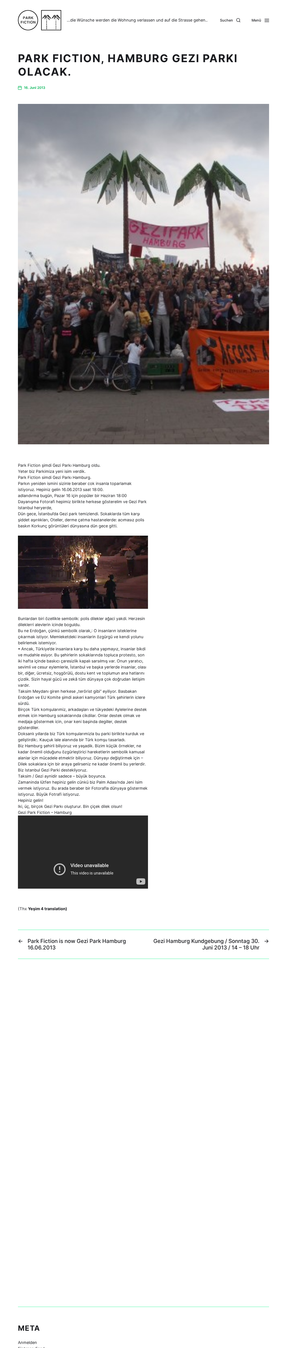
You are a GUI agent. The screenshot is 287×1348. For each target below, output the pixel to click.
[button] (230, 20)
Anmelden (27, 1342)
